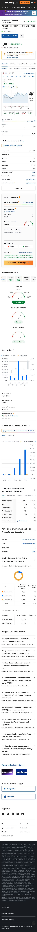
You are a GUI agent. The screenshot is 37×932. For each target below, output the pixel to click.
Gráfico (12, 64)
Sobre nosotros (25, 824)
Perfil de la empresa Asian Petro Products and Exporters (16, 530)
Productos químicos (28, 540)
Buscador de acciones (17, 7)
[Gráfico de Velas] (3, 73)
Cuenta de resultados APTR (14, 426)
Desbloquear (23, 521)
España (29, 7)
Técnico (33, 64)
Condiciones (5, 907)
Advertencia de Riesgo (8, 919)
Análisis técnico (9, 272)
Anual (3, 435)
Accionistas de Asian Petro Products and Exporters (14, 559)
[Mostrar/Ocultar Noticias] (13, 73)
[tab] (10, 279)
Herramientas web (7, 836)
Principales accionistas (20, 68)
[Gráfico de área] (6, 73)
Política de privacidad (8, 913)
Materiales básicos (29, 543)
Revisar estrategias (12, 57)
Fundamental (22, 64)
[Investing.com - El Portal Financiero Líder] (11, 3)
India (33, 551)
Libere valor (30, 121)
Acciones (5, 7)
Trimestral (11, 435)
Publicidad (23, 828)
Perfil (10, 68)
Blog (3, 824)
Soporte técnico (25, 832)
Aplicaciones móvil (7, 828)
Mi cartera (5, 832)
